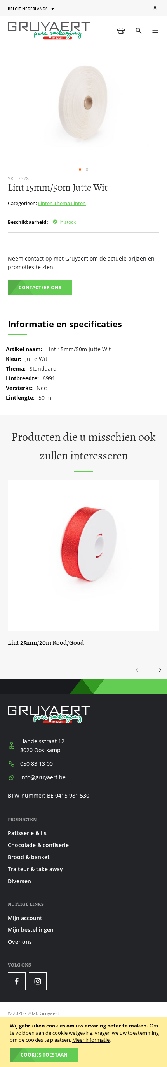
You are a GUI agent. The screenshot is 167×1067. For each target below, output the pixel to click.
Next (158, 678)
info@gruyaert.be (43, 777)
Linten (46, 203)
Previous (139, 678)
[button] (32, 9)
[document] (84, 1042)
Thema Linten (70, 203)
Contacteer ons (40, 287)
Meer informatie (91, 1039)
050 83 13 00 (36, 763)
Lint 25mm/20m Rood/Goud (46, 642)
